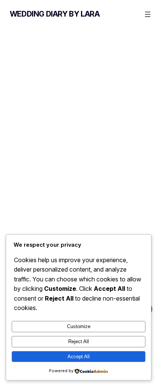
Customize (78, 326)
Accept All (78, 356)
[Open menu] (147, 14)
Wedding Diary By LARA (55, 13)
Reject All (78, 341)
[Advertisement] (81, 113)
